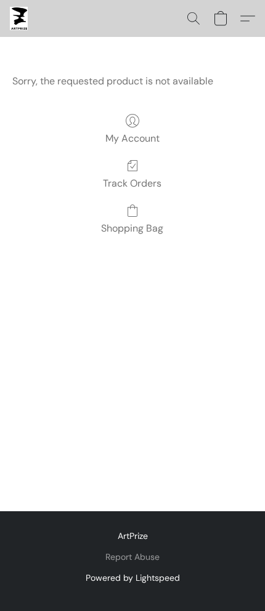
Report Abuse (132, 556)
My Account (132, 138)
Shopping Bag (132, 228)
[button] (19, 18)
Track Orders (132, 183)
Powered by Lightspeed (133, 577)
